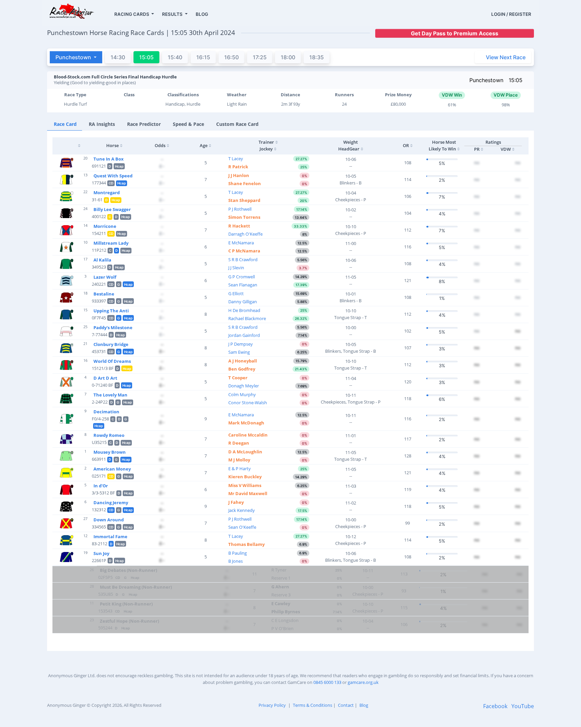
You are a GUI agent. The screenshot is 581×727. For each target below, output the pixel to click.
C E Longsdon (285, 620)
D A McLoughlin (245, 452)
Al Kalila (102, 260)
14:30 (118, 57)
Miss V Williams (244, 485)
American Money (112, 469)
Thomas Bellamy (246, 544)
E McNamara (241, 243)
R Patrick (238, 167)
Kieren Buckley (245, 477)
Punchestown (486, 80)
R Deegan (238, 443)
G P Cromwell (241, 277)
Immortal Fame (110, 536)
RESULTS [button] (173, 14)
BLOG (202, 14)
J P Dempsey (240, 344)
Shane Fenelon (244, 183)
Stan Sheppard (244, 200)
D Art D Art (105, 378)
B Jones (235, 561)
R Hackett (239, 226)
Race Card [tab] (65, 124)
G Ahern (280, 587)
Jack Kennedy (241, 510)
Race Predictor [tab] (144, 124)
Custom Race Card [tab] (237, 124)
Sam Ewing (239, 352)
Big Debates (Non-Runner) (128, 570)
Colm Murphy (242, 394)
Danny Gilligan (242, 302)
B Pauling (237, 553)
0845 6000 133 (327, 682)
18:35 (316, 57)
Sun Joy (101, 553)
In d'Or (100, 486)
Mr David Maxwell (247, 493)
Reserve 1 (280, 578)
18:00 (288, 57)
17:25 (260, 57)
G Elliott (236, 293)
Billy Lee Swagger (112, 209)
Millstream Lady (110, 243)
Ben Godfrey (241, 369)
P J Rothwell (239, 209)
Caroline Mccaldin (248, 435)
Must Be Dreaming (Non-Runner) (136, 587)
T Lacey (235, 158)
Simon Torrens (244, 217)
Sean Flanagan (242, 285)
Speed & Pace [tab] (188, 124)
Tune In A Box (108, 159)
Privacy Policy (272, 705)
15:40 (175, 57)
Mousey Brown (109, 452)
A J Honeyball (242, 361)
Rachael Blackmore (247, 318)
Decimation (106, 412)
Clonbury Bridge (110, 344)
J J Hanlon (238, 175)
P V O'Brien (282, 628)
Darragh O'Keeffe (245, 234)
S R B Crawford (243, 259)
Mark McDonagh (246, 423)
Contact (346, 705)
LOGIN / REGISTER (511, 14)
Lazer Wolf (104, 277)
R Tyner (278, 570)
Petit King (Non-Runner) (126, 604)
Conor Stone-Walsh (247, 403)
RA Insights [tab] (102, 124)
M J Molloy (239, 460)
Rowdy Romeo (108, 435)
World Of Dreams (112, 361)
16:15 (203, 57)
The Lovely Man (110, 395)
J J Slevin (236, 268)
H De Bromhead (244, 310)
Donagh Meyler (243, 386)
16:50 (231, 57)
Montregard (106, 192)
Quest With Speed (112, 176)
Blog (363, 705)
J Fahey (236, 502)
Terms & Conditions (312, 705)
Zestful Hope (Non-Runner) (129, 621)
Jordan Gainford (244, 335)
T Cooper (237, 378)
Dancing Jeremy (110, 502)
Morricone (104, 226)
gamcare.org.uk (363, 682)
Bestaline (103, 294)
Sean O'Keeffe (242, 527)
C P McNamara (244, 251)
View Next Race (506, 57)
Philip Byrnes (285, 612)
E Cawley (280, 603)
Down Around (108, 520)
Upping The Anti (111, 311)
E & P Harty (239, 468)
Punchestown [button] (73, 57)
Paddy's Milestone (112, 327)
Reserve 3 (280, 595)
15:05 (515, 80)
